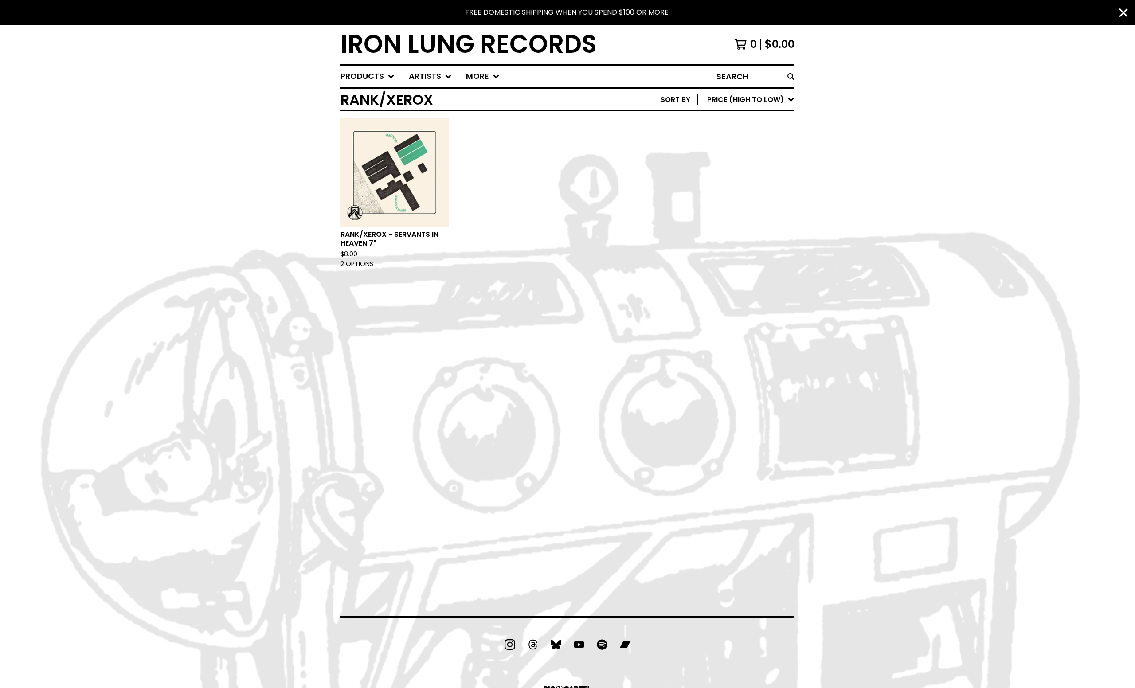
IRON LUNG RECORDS (468, 44)
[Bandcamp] (625, 644)
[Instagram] (510, 644)
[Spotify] (602, 644)
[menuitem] (367, 76)
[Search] (791, 76)
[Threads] (533, 644)
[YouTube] (579, 644)
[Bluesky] (556, 644)
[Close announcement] (1123, 12)
